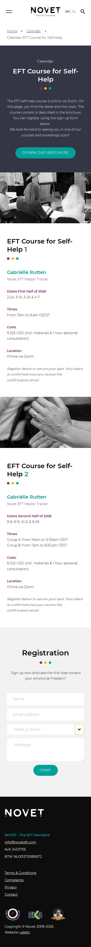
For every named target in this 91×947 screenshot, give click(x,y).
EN (67, 11)
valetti (25, 932)
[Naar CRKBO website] (13, 914)
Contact (11, 894)
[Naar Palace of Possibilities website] (58, 914)
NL (74, 11)
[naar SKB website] (35, 914)
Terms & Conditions (20, 873)
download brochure (45, 153)
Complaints (14, 880)
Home (12, 31)
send (45, 770)
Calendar (33, 31)
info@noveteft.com (20, 842)
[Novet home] (45, 11)
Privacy (11, 887)
